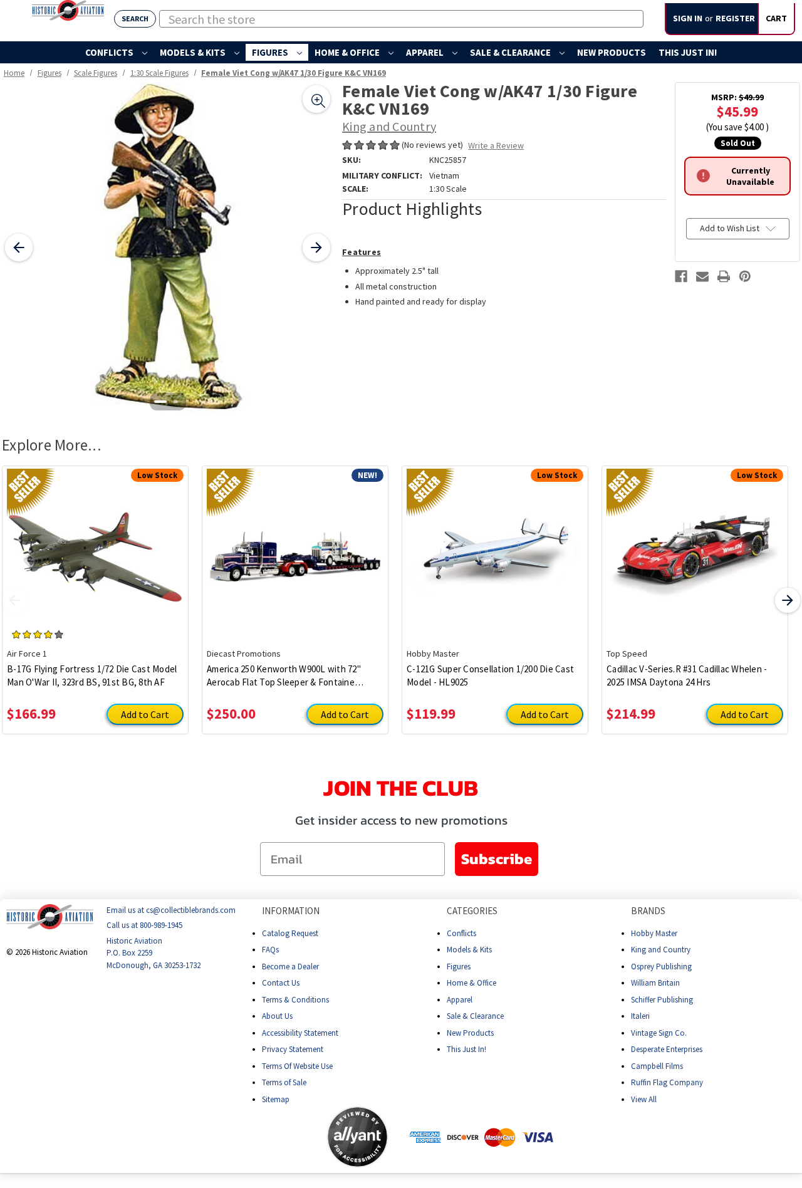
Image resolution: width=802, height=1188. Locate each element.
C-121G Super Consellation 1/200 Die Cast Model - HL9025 (490, 675)
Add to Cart (145, 714)
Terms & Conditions (295, 999)
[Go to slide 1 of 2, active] (160, 401)
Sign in (687, 18)
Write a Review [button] (496, 145)
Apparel (425, 52)
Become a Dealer (290, 966)
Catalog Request (290, 933)
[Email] (702, 276)
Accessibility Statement (300, 1033)
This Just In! (688, 52)
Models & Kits (193, 52)
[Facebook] (681, 276)
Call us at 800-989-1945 (144, 925)
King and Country (660, 949)
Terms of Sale (284, 1082)
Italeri (640, 1016)
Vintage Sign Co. (659, 1033)
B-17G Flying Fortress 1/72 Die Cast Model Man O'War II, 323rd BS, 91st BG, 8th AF (92, 675)
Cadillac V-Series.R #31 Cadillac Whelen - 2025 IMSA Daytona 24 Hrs (687, 675)
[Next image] (316, 247)
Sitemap (275, 1099)
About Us (277, 1016)
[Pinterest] (745, 276)
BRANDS (648, 911)
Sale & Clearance (511, 52)
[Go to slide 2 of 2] (175, 401)
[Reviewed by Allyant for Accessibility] (357, 1137)
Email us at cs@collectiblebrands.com (171, 910)
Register (735, 18)
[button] (277, 1137)
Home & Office (348, 52)
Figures (271, 52)
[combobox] (401, 19)
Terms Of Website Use (297, 1066)
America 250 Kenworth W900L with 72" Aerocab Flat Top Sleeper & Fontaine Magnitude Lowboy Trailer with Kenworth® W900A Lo (293, 676)
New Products (611, 52)
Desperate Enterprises (666, 1049)
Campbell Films (657, 1066)
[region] (167, 248)
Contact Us (280, 982)
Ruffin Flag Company (667, 1082)
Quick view (95, 547)
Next (787, 600)
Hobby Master (654, 933)
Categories (472, 911)
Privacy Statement (292, 1049)
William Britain (655, 982)
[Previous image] (19, 247)
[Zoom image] (316, 99)
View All (644, 1099)
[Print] (723, 276)
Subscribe (496, 859)
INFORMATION (291, 911)
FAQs (270, 949)
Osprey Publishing (661, 966)
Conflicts (110, 52)
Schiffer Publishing (662, 999)
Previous (14, 600)
